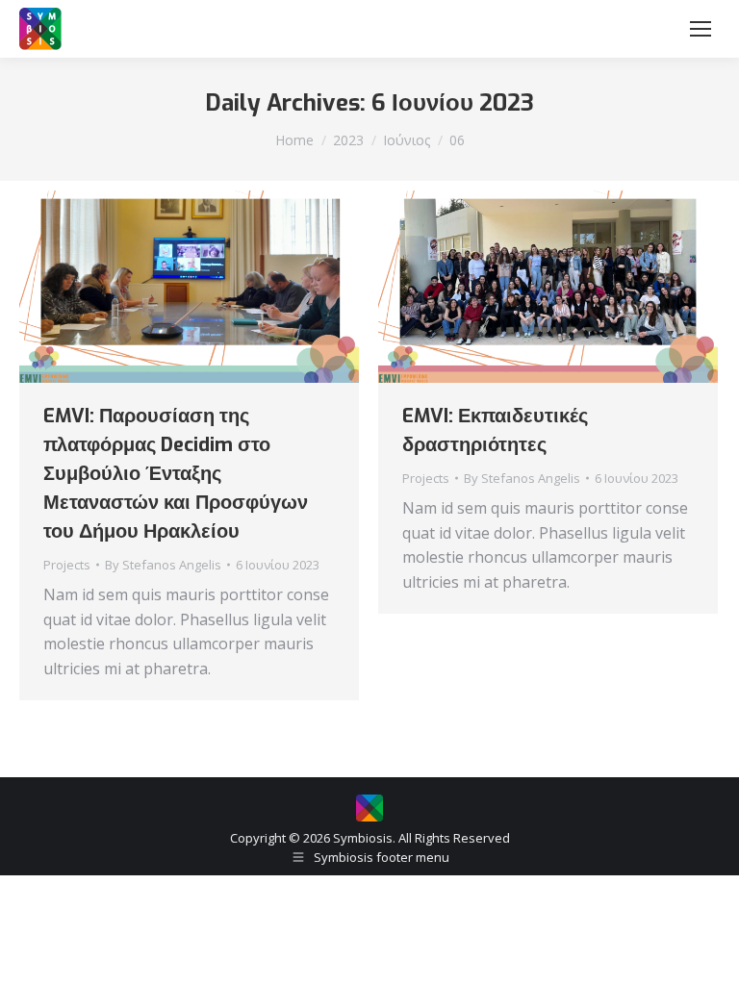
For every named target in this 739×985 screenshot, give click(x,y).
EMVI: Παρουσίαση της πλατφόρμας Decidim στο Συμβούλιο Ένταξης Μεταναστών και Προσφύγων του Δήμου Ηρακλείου (175, 473)
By (163, 564)
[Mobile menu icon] (700, 29)
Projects (66, 564)
